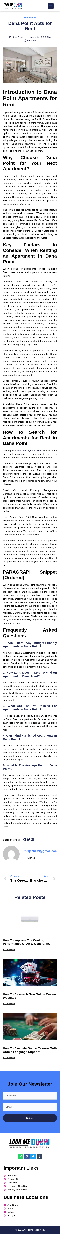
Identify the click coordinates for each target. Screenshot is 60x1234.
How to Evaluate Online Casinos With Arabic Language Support (30, 1050)
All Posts (31, 858)
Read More (9, 949)
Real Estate (30, 17)
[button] (51, 6)
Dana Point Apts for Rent (29, 450)
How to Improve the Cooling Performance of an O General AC (26, 942)
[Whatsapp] (21, 1156)
